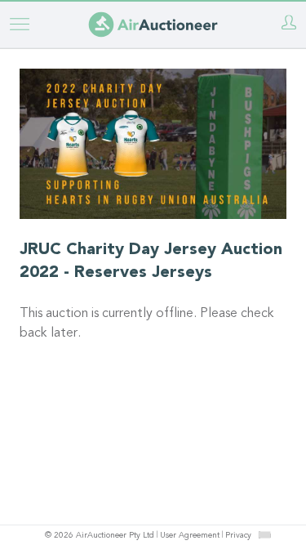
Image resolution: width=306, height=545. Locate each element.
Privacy (238, 536)
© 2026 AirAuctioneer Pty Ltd (99, 536)
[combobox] (264, 534)
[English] (264, 534)
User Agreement (190, 536)
